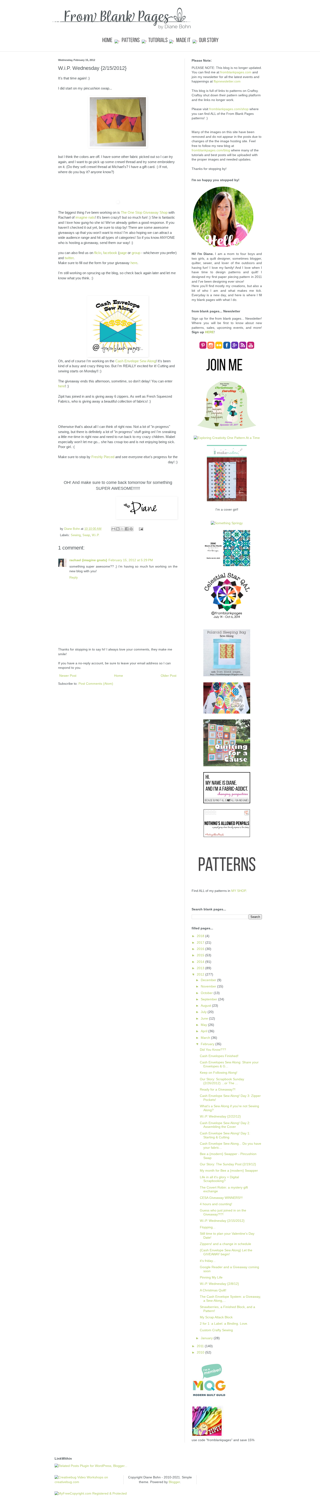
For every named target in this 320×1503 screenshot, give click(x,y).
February (208, 1044)
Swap (86, 535)
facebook (110, 253)
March (206, 1037)
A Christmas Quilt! (213, 1290)
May (204, 1025)
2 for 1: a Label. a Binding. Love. (224, 1323)
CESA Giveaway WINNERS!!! (221, 1198)
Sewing (76, 535)
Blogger (174, 1482)
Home (118, 675)
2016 (201, 949)
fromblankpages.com (235, 72)
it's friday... (208, 1261)
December (209, 980)
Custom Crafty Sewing (216, 1330)
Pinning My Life (211, 1277)
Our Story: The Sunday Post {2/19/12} (228, 1164)
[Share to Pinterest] (131, 529)
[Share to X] (122, 529)
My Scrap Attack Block (216, 1317)
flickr (97, 253)
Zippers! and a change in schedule (225, 1244)
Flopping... (208, 1227)
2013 (201, 968)
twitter (69, 258)
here (133, 263)
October (207, 993)
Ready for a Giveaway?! (217, 1089)
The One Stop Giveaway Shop (144, 212)
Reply (73, 577)
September (209, 999)
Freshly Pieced (102, 457)
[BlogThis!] (117, 529)
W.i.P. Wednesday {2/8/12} (219, 1284)
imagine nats (85, 217)
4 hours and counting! (216, 1204)
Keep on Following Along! (218, 1072)
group (136, 253)
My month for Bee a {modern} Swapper (229, 1170)
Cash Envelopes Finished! (219, 1056)
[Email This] (113, 529)
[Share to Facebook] (126, 529)
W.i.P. (96, 535)
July (204, 1012)
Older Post (168, 675)
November (209, 986)
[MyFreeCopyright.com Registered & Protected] (91, 1493)
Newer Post (67, 675)
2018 (201, 936)
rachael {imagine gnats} (88, 560)
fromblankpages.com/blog (211, 150)
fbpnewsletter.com (227, 81)
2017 (201, 942)
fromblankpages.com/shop (229, 109)
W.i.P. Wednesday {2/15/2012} (222, 1221)
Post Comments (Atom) (95, 683)
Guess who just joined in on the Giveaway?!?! (223, 1212)
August (206, 1005)
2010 (201, 1352)
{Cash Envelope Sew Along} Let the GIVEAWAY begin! (226, 1252)
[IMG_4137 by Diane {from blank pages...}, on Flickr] (117, 147)
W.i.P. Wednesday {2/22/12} (220, 1116)
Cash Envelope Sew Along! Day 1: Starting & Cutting (225, 1135)
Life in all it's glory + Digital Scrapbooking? (219, 1179)
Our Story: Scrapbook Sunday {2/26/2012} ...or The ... (222, 1081)
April (204, 1031)
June (205, 1018)
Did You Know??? (213, 1049)
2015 (201, 955)
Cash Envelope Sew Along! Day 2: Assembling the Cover (225, 1125)
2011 (201, 1346)
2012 (201, 974)
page (123, 253)
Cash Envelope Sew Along (135, 361)
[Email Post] (140, 529)
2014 (201, 962)
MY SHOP (238, 891)
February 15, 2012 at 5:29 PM (130, 560)
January (207, 1338)
